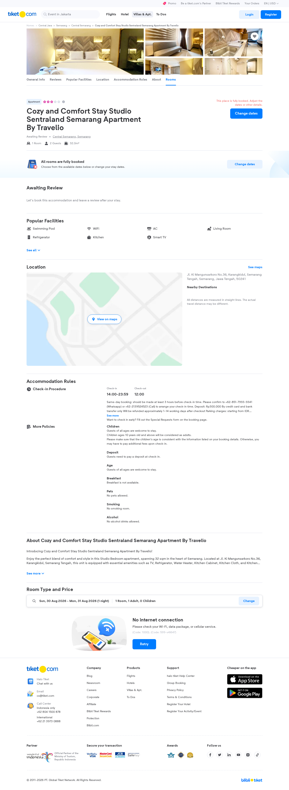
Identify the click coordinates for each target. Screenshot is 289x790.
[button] (104, 319)
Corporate (93, 697)
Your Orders (252, 3)
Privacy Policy (175, 690)
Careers (92, 690)
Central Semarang (81, 25)
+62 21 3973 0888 (49, 721)
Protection (93, 718)
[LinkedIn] (229, 755)
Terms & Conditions (179, 697)
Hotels (131, 683)
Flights (131, 676)
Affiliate (91, 704)
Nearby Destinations (202, 287)
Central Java (45, 25)
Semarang (61, 25)
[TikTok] (257, 755)
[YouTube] (238, 755)
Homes (30, 25)
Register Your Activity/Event (184, 711)
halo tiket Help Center (180, 676)
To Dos (131, 697)
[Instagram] (248, 755)
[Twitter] (219, 755)
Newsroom (93, 683)
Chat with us (45, 683)
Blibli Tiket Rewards (228, 3)
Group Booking (176, 683)
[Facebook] (210, 755)
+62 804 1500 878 (49, 712)
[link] (249, 14)
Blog (89, 676)
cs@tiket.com (45, 696)
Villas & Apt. (134, 690)
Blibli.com (93, 725)
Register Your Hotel (178, 704)
